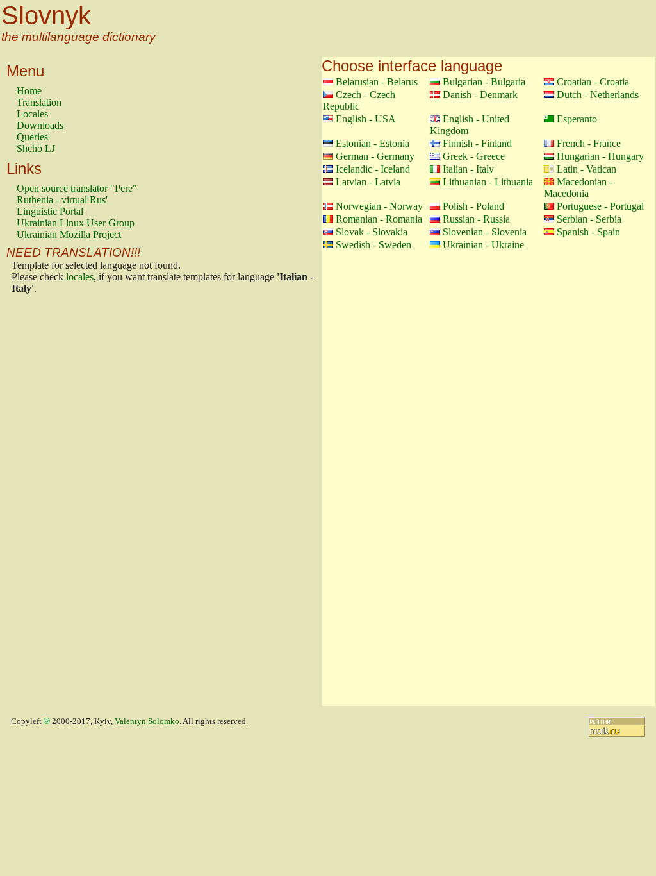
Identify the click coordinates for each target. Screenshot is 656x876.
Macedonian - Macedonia (578, 187)
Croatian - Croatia (593, 81)
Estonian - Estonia (372, 143)
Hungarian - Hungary (600, 156)
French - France (589, 143)
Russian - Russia (476, 219)
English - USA (366, 119)
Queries (32, 136)
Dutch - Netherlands (598, 94)
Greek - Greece (474, 156)
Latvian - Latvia (368, 181)
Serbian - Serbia (589, 219)
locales (80, 276)
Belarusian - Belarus (377, 81)
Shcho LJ (36, 148)
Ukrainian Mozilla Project (69, 234)
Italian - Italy (468, 169)
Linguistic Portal (50, 211)
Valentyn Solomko (147, 721)
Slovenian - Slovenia (485, 231)
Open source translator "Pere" (77, 188)
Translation (39, 102)
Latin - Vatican (586, 169)
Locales (32, 113)
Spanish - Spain (588, 231)
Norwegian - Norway (379, 206)
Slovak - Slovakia (371, 231)
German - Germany (375, 156)
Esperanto (577, 119)
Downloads (40, 125)
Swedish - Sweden (373, 244)
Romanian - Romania (379, 219)
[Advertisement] (68, 503)
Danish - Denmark (480, 94)
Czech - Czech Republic (359, 100)
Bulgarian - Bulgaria (484, 81)
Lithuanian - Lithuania (488, 181)
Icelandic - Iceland (373, 169)
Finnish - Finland (477, 143)
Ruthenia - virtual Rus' (62, 199)
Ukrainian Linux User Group (76, 222)
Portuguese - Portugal (600, 206)
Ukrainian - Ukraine (483, 244)
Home (29, 90)
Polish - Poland (473, 206)
